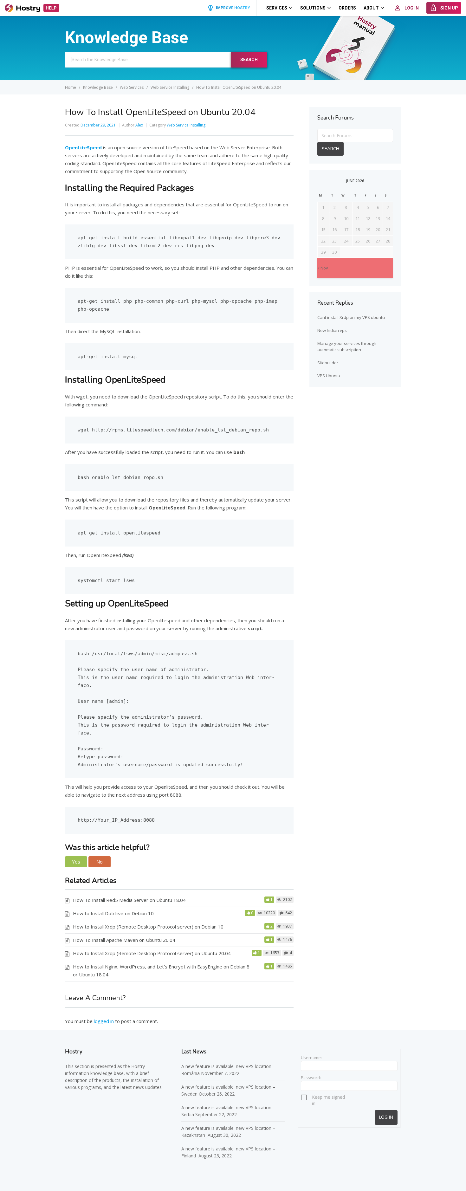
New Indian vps (332, 330)
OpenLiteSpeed (83, 147)
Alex (139, 125)
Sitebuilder (327, 363)
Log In (386, 1117)
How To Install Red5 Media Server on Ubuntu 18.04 (129, 900)
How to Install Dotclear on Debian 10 (113, 913)
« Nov (322, 268)
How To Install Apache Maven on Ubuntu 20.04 (124, 940)
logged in (104, 1021)
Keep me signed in (328, 1098)
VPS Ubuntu (328, 376)
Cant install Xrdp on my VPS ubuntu (351, 317)
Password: (311, 1077)
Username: (311, 1057)
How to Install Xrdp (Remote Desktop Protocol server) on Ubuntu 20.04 (152, 953)
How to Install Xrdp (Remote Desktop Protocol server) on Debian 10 (148, 926)
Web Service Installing (186, 125)
